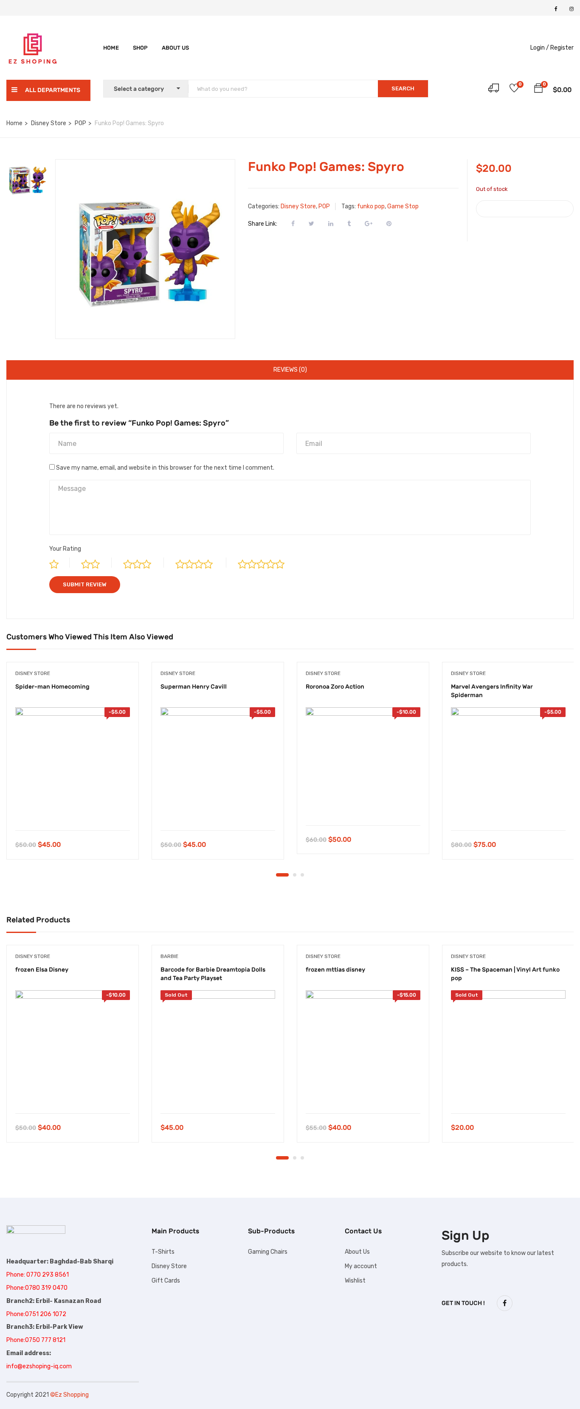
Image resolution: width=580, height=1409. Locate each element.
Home (111, 48)
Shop (140, 48)
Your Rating (65, 548)
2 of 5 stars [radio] (96, 562)
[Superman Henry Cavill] (217, 764)
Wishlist (355, 1280)
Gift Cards (166, 1280)
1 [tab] (282, 875)
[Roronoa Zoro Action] (363, 761)
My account (361, 1266)
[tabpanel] (72, 767)
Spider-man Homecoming (52, 686)
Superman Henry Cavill (193, 686)
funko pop (371, 206)
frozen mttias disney (335, 969)
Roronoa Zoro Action (335, 686)
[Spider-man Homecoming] (72, 764)
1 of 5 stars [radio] (59, 562)
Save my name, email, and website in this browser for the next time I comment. (165, 467)
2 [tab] (294, 875)
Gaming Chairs (267, 1251)
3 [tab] (302, 875)
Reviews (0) (290, 369)
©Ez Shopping (69, 1394)
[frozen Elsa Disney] (72, 1047)
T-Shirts (163, 1251)
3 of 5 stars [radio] (143, 562)
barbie (169, 956)
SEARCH (402, 88)
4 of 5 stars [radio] (200, 562)
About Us (357, 1251)
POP (80, 123)
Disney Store (48, 123)
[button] (538, 89)
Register (562, 47)
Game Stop (403, 206)
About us (175, 48)
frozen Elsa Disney (41, 969)
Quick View (73, 809)
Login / (539, 47)
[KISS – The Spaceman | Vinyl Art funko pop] (508, 1047)
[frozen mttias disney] (363, 1047)
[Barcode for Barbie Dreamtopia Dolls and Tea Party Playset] (217, 1047)
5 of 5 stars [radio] (268, 562)
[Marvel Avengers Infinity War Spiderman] (508, 764)
